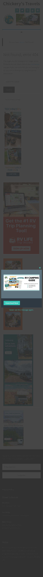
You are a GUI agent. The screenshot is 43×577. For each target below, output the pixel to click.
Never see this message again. (21, 310)
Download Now (11, 303)
